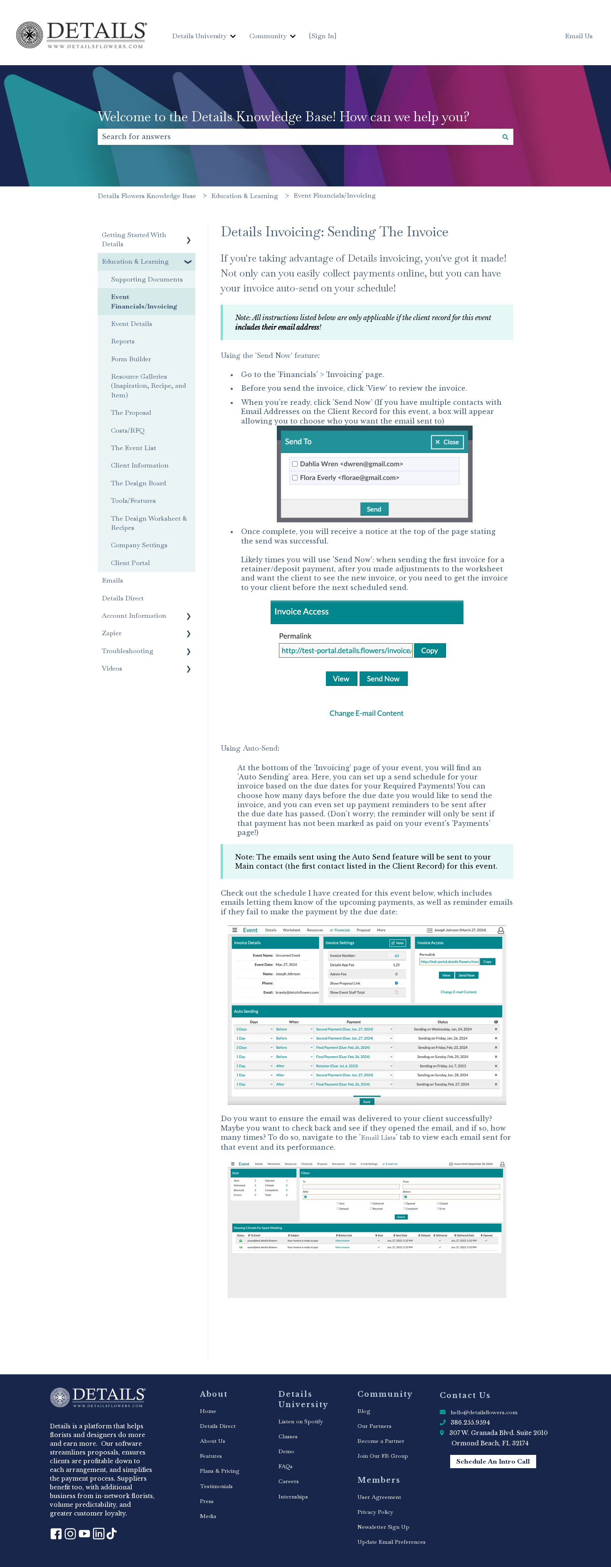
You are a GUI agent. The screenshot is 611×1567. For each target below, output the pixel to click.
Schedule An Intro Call (493, 1461)
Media (208, 1516)
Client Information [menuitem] (140, 465)
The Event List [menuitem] (133, 447)
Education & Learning (244, 195)
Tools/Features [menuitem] (133, 500)
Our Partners (374, 1426)
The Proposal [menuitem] (131, 412)
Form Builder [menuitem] (131, 359)
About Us (212, 1441)
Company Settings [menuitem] (139, 545)
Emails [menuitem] (112, 580)
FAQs (285, 1466)
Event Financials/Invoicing (334, 195)
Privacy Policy (375, 1512)
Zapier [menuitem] (111, 633)
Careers (288, 1481)
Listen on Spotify (300, 1421)
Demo (286, 1451)
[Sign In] (322, 36)
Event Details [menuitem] (131, 323)
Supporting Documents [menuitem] (147, 279)
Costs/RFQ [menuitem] (128, 430)
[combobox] (298, 136)
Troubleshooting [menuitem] (127, 650)
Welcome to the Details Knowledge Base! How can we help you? (284, 116)
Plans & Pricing (219, 1470)
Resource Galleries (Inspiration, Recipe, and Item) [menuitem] (148, 385)
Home (208, 1411)
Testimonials (216, 1486)
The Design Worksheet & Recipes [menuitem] (149, 523)
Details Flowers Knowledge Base (147, 195)
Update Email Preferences (391, 1541)
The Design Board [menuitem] (138, 483)
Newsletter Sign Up (383, 1526)
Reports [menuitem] (123, 341)
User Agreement (379, 1497)
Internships (293, 1496)
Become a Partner (380, 1441)
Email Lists (378, 1137)
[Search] (505, 136)
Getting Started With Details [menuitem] (134, 239)
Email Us (579, 36)
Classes (288, 1436)
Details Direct (218, 1426)
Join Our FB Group (382, 1455)
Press (207, 1501)
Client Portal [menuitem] (130, 562)
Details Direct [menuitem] (123, 598)
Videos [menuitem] (112, 668)
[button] (188, 235)
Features (211, 1455)
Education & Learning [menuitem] (135, 261)
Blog (363, 1411)
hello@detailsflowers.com (484, 1412)
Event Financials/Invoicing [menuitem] (144, 301)
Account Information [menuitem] (134, 615)
